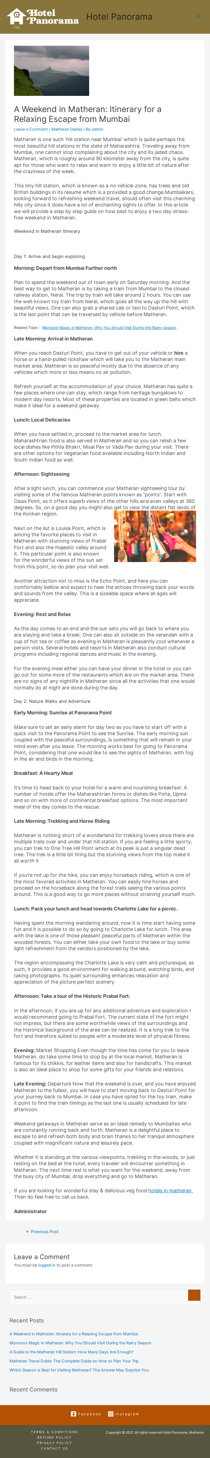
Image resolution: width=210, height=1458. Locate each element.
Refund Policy (54, 1437)
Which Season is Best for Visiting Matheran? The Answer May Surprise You (79, 1370)
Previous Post (42, 1231)
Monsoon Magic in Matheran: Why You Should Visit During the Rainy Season (109, 327)
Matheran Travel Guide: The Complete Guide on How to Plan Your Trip (74, 1361)
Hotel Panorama (119, 16)
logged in (47, 1265)
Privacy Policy (54, 1443)
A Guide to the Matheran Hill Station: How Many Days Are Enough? (71, 1352)
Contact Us (54, 1448)
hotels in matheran (170, 1190)
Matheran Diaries (67, 129)
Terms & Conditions (54, 1432)
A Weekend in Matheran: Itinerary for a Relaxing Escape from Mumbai (74, 1333)
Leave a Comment (31, 129)
